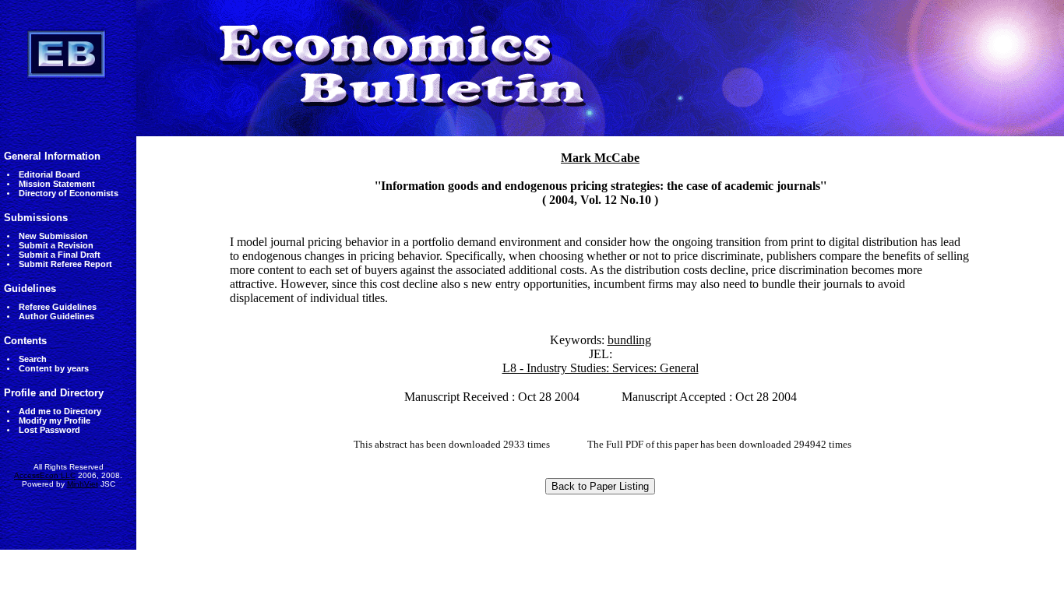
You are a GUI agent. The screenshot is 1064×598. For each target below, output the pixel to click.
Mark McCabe (600, 157)
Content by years (54, 368)
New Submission (53, 236)
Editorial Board (49, 174)
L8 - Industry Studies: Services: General (600, 368)
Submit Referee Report (65, 264)
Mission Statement (57, 183)
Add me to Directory (60, 411)
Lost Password (49, 429)
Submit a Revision (56, 245)
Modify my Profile (54, 420)
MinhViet (82, 484)
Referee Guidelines (58, 306)
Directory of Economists (68, 193)
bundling (629, 339)
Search (33, 359)
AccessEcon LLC (45, 475)
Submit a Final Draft (59, 254)
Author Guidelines (56, 316)
